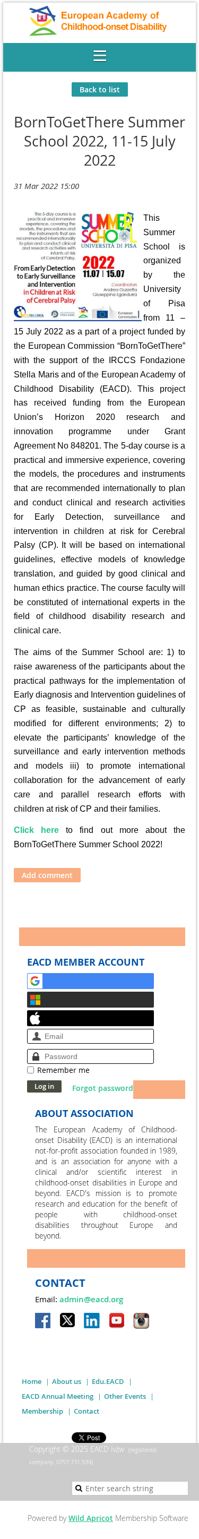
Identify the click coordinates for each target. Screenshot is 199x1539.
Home (31, 1381)
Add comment (47, 875)
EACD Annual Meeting (57, 1396)
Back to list (100, 89)
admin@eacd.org (91, 1299)
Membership (42, 1411)
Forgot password (102, 1088)
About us (66, 1381)
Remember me (63, 1070)
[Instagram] (141, 1321)
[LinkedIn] (92, 1321)
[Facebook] (43, 1321)
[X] (67, 1321)
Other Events (125, 1396)
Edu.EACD (108, 1381)
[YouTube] (116, 1321)
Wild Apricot (90, 1518)
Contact (86, 1411)
